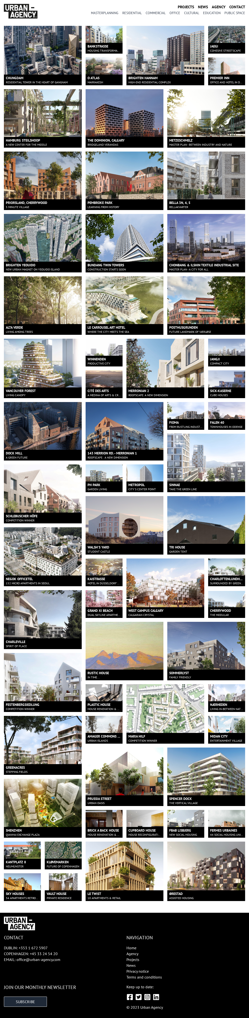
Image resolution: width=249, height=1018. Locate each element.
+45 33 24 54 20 (44, 953)
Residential (132, 13)
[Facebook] (129, 997)
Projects (186, 6)
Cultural (191, 13)
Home (131, 947)
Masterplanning (104, 13)
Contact (237, 6)
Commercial (156, 13)
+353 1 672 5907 (33, 947)
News (203, 6)
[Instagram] (147, 997)
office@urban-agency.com (38, 959)
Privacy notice (137, 971)
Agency (218, 6)
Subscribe (25, 1001)
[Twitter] (138, 997)
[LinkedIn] (156, 997)
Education (212, 13)
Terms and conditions (144, 977)
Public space (234, 13)
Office (174, 13)
